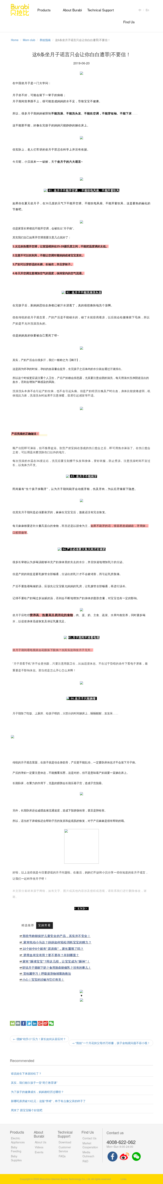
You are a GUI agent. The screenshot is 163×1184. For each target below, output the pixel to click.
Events (39, 1152)
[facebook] (112, 1156)
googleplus (40, 1023)
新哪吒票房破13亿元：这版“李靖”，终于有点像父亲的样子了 (48, 1101)
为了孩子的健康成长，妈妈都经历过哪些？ (37, 1092)
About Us (40, 1142)
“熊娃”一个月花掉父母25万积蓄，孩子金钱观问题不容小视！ (111, 1043)
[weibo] (124, 1156)
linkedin (34, 1023)
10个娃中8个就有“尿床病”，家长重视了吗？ (53, 948)
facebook (23, 1023)
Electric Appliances (18, 1140)
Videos (39, 1147)
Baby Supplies (16, 1158)
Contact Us (89, 1138)
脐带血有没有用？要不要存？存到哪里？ (51, 955)
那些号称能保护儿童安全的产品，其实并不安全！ (57, 936)
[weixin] (136, 1156)
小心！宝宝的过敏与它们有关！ (43, 979)
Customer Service (65, 1149)
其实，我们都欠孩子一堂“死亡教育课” (34, 1083)
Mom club (29, 40)
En (147, 10)
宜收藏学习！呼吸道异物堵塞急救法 (47, 973)
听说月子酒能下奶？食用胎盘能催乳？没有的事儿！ (56, 967)
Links (123, 1179)
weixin (51, 1023)
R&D (85, 1161)
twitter (29, 1023)
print (12, 1023)
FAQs (62, 1156)
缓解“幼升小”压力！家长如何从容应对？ (39, 1039)
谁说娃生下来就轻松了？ (26, 1073)
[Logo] (20, 9)
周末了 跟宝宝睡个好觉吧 (26, 1110)
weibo (45, 1023)
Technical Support (100, 9)
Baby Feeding (16, 1149)
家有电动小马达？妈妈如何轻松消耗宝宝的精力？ (57, 942)
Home (14, 40)
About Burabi (72, 9)
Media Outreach (88, 1154)
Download (65, 1142)
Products (44, 9)
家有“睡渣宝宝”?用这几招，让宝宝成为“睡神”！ (56, 961)
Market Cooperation (90, 1145)
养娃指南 (45, 40)
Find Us (129, 21)
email (18, 1023)
